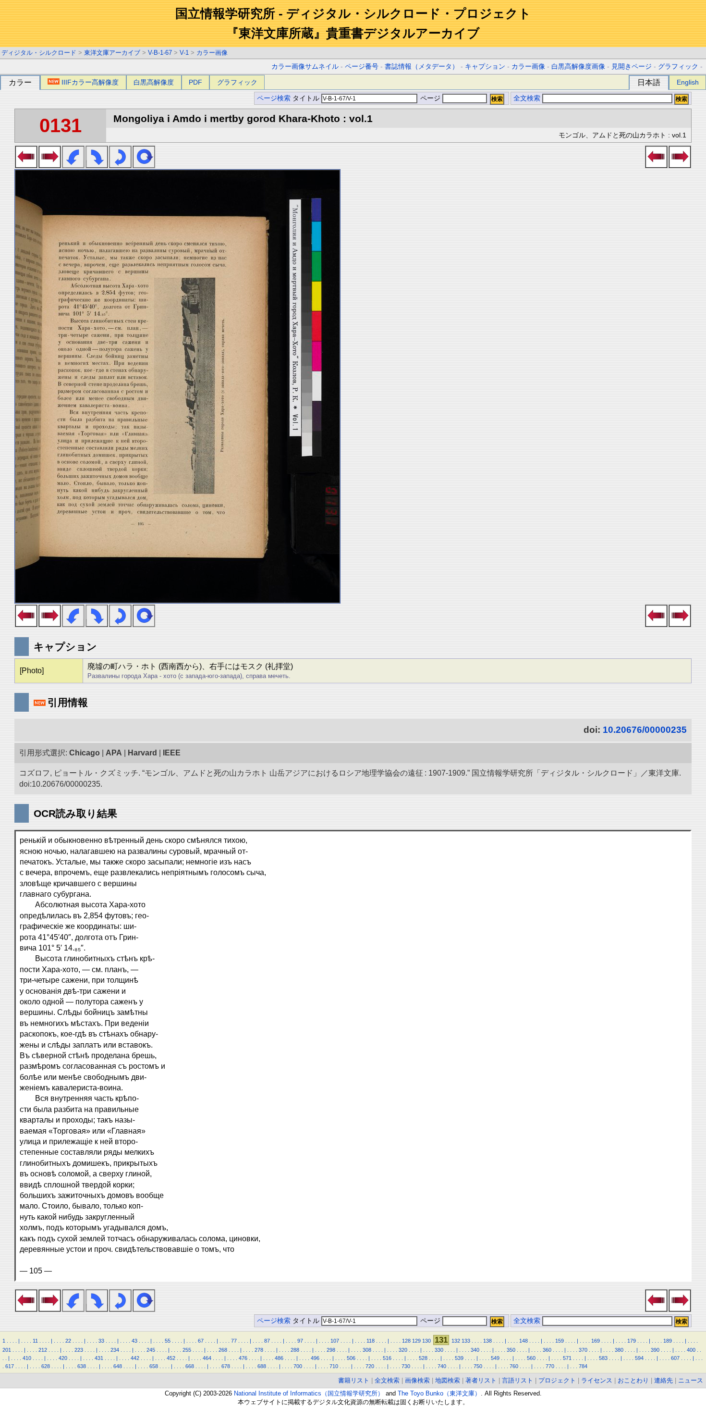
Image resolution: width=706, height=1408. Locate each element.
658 (153, 1366)
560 (531, 1358)
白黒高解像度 (154, 82)
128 (406, 1341)
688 (261, 1366)
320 (403, 1350)
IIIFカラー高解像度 (90, 82)
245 (150, 1350)
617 (9, 1366)
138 (487, 1341)
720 (369, 1366)
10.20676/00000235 (645, 730)
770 (550, 1366)
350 (511, 1350)
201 (6, 1350)
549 (495, 1358)
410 (27, 1358)
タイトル (306, 98)
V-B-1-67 (160, 52)
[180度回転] (120, 165)
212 (42, 1350)
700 (297, 1366)
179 (631, 1341)
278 (259, 1350)
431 (99, 1358)
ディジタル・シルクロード (38, 52)
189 (667, 1341)
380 (619, 1350)
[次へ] (49, 165)
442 (135, 1358)
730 (406, 1366)
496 (315, 1358)
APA (114, 753)
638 (81, 1366)
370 (583, 1350)
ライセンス (596, 1380)
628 (45, 1366)
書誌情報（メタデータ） (422, 66)
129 (416, 1341)
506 (351, 1358)
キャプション (485, 66)
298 (331, 1350)
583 (603, 1358)
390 (655, 1350)
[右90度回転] (96, 165)
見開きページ (631, 66)
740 (442, 1366)
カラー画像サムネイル (305, 66)
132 (455, 1341)
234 (114, 1350)
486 (279, 1358)
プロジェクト (557, 1380)
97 (300, 1341)
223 (78, 1350)
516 (387, 1358)
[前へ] (26, 165)
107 (334, 1341)
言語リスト (517, 1380)
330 (439, 1350)
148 (523, 1341)
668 (189, 1366)
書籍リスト (353, 1380)
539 (459, 1358)
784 (583, 1366)
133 (466, 1341)
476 (243, 1358)
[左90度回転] (73, 165)
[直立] (144, 165)
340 (475, 1350)
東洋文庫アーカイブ (112, 52)
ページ (430, 98)
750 (478, 1366)
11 (35, 1341)
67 (201, 1341)
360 (547, 1350)
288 (295, 1350)
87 (267, 1341)
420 (63, 1358)
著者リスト (481, 1380)
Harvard (142, 753)
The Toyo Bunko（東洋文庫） (439, 1393)
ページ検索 (274, 98)
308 (367, 1350)
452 (171, 1358)
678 (225, 1366)
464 (207, 1358)
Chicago (84, 753)
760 (514, 1366)
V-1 (184, 52)
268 (223, 1350)
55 (167, 1341)
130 (426, 1341)
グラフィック (678, 66)
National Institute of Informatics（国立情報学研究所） (309, 1393)
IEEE (172, 753)
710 (333, 1366)
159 (559, 1341)
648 (117, 1366)
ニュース (690, 1380)
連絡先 (663, 1380)
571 (567, 1358)
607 (675, 1358)
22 (68, 1341)
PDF (195, 82)
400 (691, 1350)
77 (234, 1341)
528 (423, 1358)
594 (639, 1358)
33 (101, 1341)
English (688, 82)
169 (595, 1341)
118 (370, 1341)
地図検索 (447, 1380)
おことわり (633, 1380)
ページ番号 (361, 66)
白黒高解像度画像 (578, 66)
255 (187, 1350)
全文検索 (526, 98)
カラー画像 (212, 52)
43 (134, 1341)
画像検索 (417, 1380)
